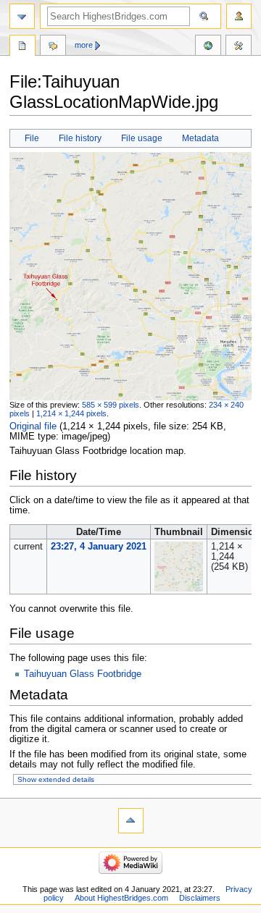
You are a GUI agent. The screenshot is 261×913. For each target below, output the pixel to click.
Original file (33, 426)
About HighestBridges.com (121, 897)
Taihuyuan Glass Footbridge (82, 674)
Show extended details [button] (55, 779)
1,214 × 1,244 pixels (71, 413)
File (32, 138)
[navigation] (22, 16)
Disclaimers (199, 897)
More (84, 45)
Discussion (53, 47)
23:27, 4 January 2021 (98, 547)
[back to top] (131, 820)
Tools (238, 47)
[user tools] (239, 16)
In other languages (208, 47)
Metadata (200, 138)
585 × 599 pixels (110, 404)
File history (80, 138)
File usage (141, 138)
